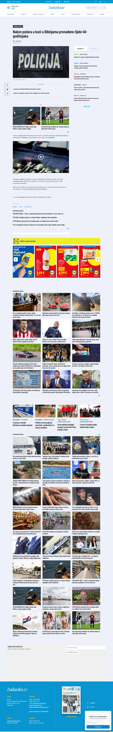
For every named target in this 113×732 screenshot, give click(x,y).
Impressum (66, 1)
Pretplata (48, 1)
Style (63, 14)
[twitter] (100, 1)
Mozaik (102, 14)
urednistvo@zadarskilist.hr (14, 721)
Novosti (23, 14)
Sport (52, 14)
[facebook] (95, 1)
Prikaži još (87, 106)
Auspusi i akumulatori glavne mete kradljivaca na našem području (31, 93)
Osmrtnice (90, 14)
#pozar (21, 206)
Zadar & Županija (38, 14)
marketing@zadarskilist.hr (39, 703)
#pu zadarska (27, 206)
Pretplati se (98, 727)
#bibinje (15, 206)
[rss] (105, 1)
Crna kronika (76, 14)
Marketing (57, 1)
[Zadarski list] (56, 7)
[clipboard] (7, 93)
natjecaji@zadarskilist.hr (35, 705)
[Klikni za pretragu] (104, 7)
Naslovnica (10, 14)
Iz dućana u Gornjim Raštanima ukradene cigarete (27, 89)
